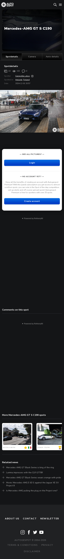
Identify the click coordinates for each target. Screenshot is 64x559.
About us (12, 518)
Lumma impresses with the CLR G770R (24, 472)
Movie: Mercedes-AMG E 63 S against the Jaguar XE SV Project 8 (32, 484)
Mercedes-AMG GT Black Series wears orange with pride (33, 477)
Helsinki (18, 80)
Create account (32, 201)
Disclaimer (32, 551)
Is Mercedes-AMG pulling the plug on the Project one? (31, 490)
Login (32, 162)
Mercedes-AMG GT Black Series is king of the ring (30, 467)
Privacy (47, 545)
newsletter (49, 518)
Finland (26, 80)
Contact (30, 518)
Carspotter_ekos (22, 76)
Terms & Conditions (22, 545)
